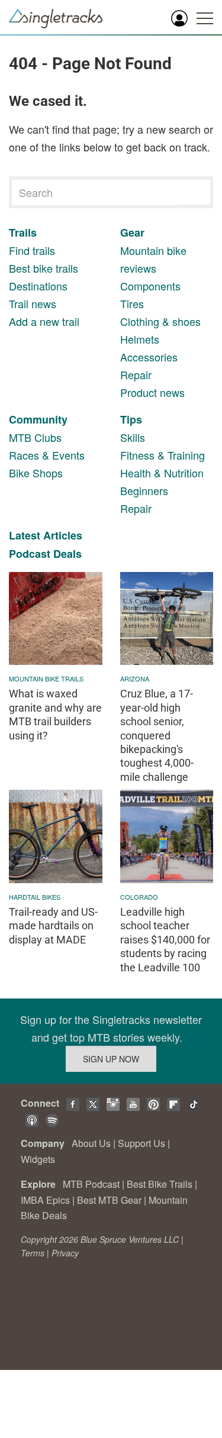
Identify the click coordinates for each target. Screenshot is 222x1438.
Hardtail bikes (34, 896)
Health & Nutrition (162, 472)
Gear (132, 232)
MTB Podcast (91, 1184)
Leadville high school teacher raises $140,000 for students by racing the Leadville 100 (165, 940)
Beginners (144, 490)
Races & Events (47, 455)
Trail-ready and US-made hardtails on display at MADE (53, 926)
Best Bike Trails (159, 1184)
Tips (131, 419)
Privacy (65, 1253)
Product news (152, 392)
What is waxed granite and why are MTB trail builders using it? (55, 714)
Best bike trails (43, 268)
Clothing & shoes (160, 321)
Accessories (149, 356)
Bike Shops (36, 472)
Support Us (141, 1143)
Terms (32, 1253)
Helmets (139, 339)
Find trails (32, 250)
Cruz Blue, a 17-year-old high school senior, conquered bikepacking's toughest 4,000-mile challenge (157, 735)
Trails (23, 232)
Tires (132, 303)
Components (150, 285)
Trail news (32, 303)
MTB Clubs (35, 437)
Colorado (139, 896)
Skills (132, 437)
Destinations (38, 285)
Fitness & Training (162, 455)
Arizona (134, 678)
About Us (91, 1143)
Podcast (29, 553)
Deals (67, 553)
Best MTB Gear (109, 1200)
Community (38, 419)
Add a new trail (44, 321)
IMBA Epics (45, 1200)
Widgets (38, 1159)
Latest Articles (45, 535)
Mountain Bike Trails (46, 678)
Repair (136, 374)
